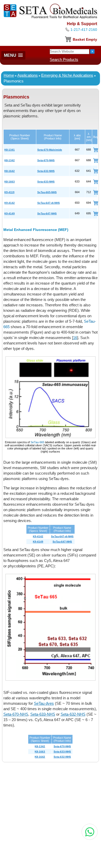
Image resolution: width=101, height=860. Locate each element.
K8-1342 (9, 160)
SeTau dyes (44, 703)
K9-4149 (9, 213)
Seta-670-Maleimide (49, 149)
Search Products (64, 59)
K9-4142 (9, 202)
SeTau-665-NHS (47, 192)
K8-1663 (9, 181)
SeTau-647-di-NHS (48, 202)
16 (75, 337)
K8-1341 (9, 149)
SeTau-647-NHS (47, 213)
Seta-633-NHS (46, 181)
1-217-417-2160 (83, 29)
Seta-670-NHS (46, 160)
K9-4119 (9, 192)
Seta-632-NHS (46, 171)
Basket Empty (85, 39)
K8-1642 (9, 171)
